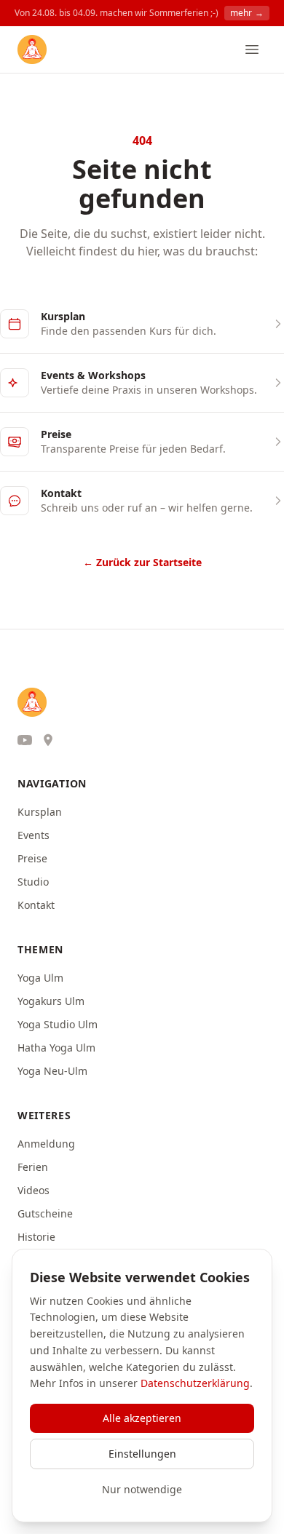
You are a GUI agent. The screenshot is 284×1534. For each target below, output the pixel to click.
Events (33, 835)
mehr (247, 13)
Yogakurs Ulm (50, 1001)
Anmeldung (46, 1143)
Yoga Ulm (40, 978)
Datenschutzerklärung (195, 1383)
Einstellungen (142, 1454)
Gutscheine (45, 1213)
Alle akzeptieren (142, 1418)
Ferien (32, 1167)
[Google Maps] (48, 740)
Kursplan (39, 812)
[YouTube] (24, 740)
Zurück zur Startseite (142, 562)
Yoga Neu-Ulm (52, 1071)
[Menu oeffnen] (252, 49)
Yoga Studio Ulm (57, 1024)
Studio (33, 882)
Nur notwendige (142, 1489)
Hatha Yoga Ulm (56, 1047)
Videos (33, 1190)
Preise (32, 858)
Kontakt (36, 905)
